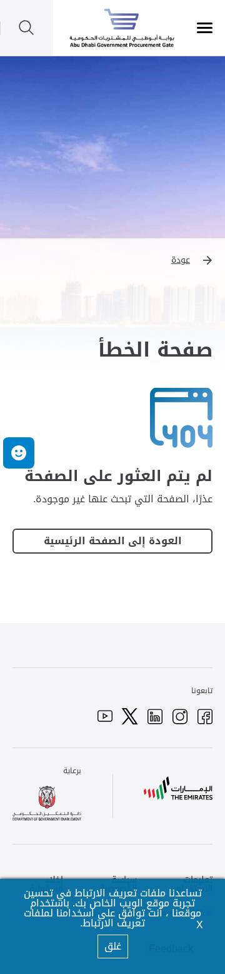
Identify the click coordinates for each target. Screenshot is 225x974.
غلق (112, 946)
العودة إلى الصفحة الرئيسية (113, 541)
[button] (112, 260)
